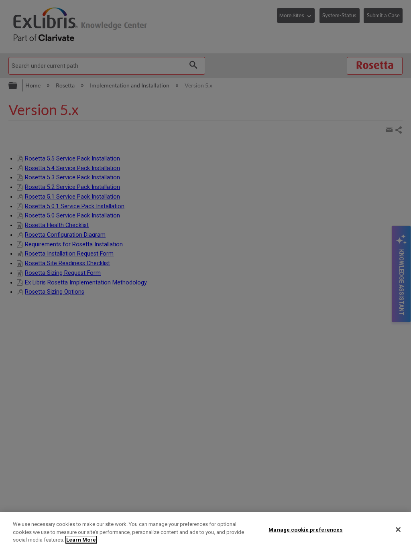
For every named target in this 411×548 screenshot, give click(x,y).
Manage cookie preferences (305, 529)
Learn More (81, 540)
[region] (205, 530)
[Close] (398, 529)
